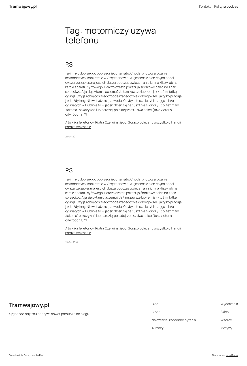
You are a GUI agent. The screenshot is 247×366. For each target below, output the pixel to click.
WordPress (232, 355)
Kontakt (205, 6)
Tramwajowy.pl (23, 6)
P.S (69, 64)
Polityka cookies (226, 6)
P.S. (69, 170)
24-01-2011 (71, 136)
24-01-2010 (71, 242)
